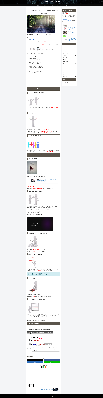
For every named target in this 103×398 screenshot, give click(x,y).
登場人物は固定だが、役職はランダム (35, 62)
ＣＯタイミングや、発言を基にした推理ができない (37, 71)
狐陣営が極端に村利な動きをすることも (36, 66)
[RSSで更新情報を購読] (45, 367)
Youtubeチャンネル (30, 356)
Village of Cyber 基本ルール (33, 58)
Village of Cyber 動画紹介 (33, 72)
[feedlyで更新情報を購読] (43, 367)
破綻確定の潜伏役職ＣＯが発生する (35, 68)
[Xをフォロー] (41, 367)
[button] (75, 82)
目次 (35, 56)
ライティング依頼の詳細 (67, 20)
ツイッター (65, 19)
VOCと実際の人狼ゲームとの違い (34, 63)
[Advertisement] (43, 80)
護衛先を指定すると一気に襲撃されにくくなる (37, 67)
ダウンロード (32, 39)
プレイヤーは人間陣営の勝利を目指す (35, 59)
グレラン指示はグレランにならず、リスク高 (36, 70)
